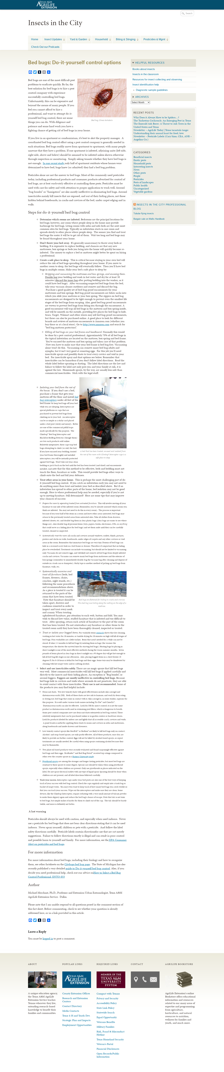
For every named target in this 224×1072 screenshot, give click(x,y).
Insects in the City (55, 22)
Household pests (142, 163)
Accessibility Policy (107, 1003)
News (136, 169)
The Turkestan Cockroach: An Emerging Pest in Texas (162, 120)
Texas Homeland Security (110, 1039)
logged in (48, 938)
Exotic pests (139, 160)
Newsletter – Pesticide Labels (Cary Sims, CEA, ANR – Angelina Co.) (162, 137)
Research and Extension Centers (75, 999)
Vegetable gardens (142, 192)
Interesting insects (143, 166)
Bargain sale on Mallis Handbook (149, 219)
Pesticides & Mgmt (152, 39)
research (100, 632)
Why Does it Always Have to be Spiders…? (156, 117)
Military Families (105, 1027)
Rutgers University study (83, 756)
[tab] (163, 63)
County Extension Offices (76, 993)
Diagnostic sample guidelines (152, 90)
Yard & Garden (77, 39)
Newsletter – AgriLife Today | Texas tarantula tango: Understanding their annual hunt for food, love (161, 131)
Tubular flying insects (143, 213)
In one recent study (54, 163)
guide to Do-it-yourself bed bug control (88, 868)
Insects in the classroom (145, 74)
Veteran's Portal (105, 1044)
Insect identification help (145, 84)
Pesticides (138, 179)
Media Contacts (70, 1011)
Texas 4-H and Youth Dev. (76, 1015)
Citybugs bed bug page (77, 864)
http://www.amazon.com (96, 324)
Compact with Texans (108, 993)
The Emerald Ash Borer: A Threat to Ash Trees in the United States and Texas (162, 125)
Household (100, 39)
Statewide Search (106, 1012)
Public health (140, 185)
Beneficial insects (142, 157)
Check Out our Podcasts (45, 46)
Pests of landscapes (143, 182)
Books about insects (143, 69)
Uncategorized (141, 188)
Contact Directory (72, 1006)
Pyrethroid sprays (50, 761)
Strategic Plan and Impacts (76, 1020)
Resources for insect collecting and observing (157, 79)
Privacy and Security (107, 998)
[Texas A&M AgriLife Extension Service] (46, 5)
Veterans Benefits (106, 1022)
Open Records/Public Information (108, 1055)
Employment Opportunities (77, 1025)
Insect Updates (51, 39)
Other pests (139, 173)
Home (34, 39)
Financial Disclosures (108, 1049)
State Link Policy (105, 1008)
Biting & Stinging (124, 39)
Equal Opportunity (107, 1017)
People (136, 176)
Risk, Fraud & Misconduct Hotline (110, 1033)
